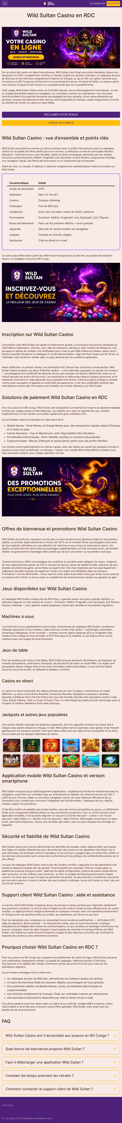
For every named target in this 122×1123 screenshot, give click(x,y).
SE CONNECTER (97, 4)
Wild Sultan (7, 1105)
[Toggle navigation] (5, 4)
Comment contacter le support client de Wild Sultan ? (49, 1089)
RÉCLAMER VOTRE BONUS (61, 114)
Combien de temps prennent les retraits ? (39, 1076)
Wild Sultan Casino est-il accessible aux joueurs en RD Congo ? (57, 1035)
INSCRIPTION (113, 3)
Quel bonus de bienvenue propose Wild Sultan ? (44, 1049)
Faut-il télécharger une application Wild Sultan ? (44, 1062)
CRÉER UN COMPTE (61, 123)
